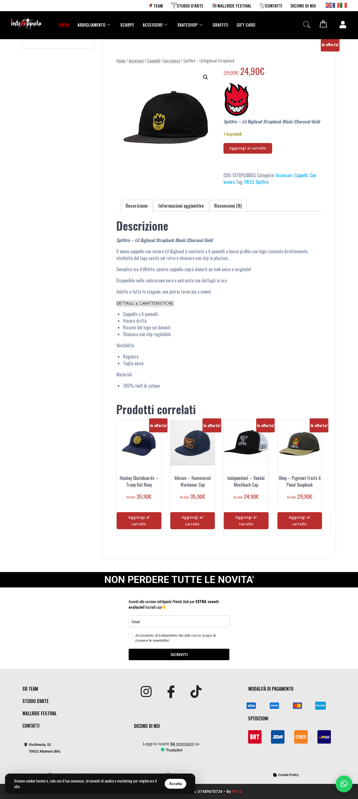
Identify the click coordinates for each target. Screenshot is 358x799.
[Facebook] (171, 692)
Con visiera (171, 60)
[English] (329, 4)
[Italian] (343, 4)
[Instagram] (146, 692)
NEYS (237, 791)
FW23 (249, 182)
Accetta (175, 784)
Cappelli (153, 60)
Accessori (136, 60)
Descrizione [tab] (137, 205)
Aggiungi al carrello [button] (139, 520)
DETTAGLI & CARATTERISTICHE (145, 303)
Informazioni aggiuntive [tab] (181, 205)
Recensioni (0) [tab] (228, 205)
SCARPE (127, 25)
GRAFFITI (220, 25)
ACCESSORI (152, 25)
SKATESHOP (187, 25)
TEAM (158, 6)
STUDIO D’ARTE (190, 6)
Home (121, 60)
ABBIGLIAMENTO (91, 25)
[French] (336, 4)
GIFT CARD (246, 25)
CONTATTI (273, 6)
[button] (306, 24)
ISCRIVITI (179, 654)
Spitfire (262, 182)
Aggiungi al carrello (247, 148)
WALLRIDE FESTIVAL (234, 6)
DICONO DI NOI (303, 6)
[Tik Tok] (195, 692)
